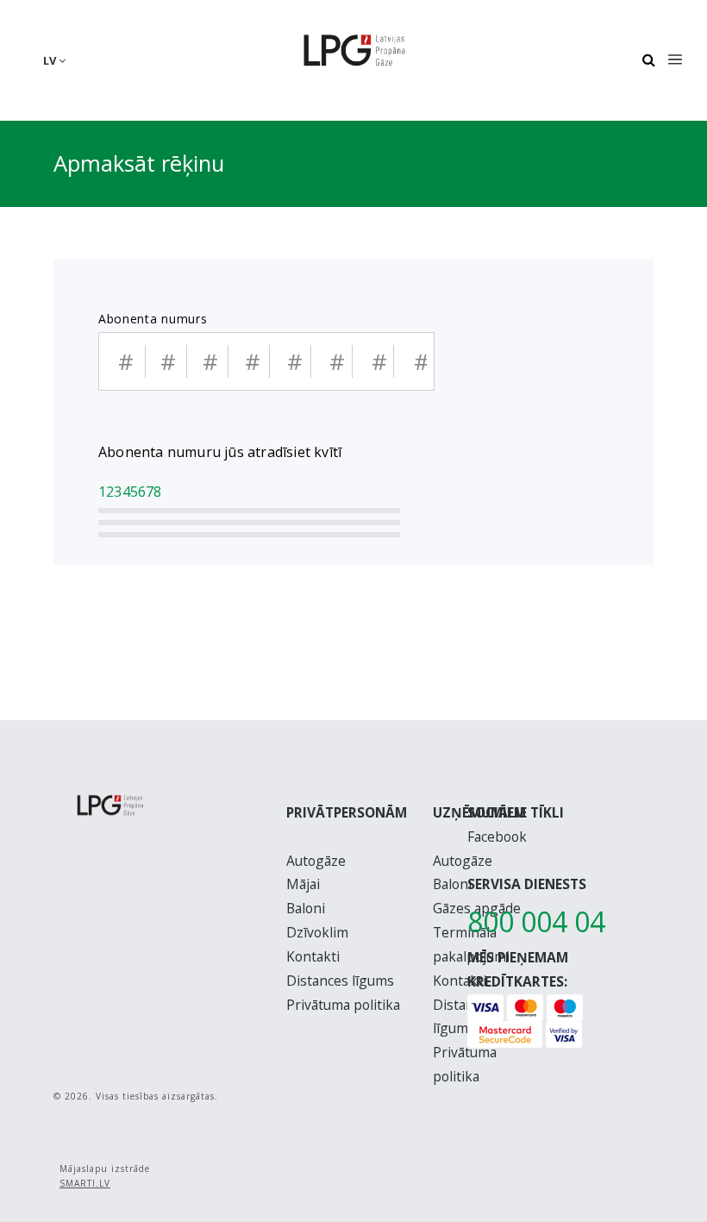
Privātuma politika (343, 1004)
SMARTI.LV (84, 1183)
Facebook (497, 836)
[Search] (648, 60)
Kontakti (313, 956)
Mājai (303, 883)
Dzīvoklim (317, 932)
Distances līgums (340, 980)
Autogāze (316, 860)
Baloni (305, 908)
